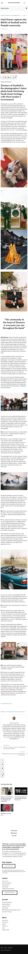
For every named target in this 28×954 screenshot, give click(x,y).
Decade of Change (7, 912)
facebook (14, 833)
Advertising (5, 887)
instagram (14, 830)
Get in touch (5, 881)
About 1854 (5, 920)
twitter (14, 835)
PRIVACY (5, 947)
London (15, 711)
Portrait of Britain (6, 904)
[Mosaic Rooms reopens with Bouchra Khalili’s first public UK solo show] (21, 791)
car (6, 711)
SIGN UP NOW (9, 866)
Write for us (5, 926)
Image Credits (5, 930)
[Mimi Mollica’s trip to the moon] (7, 807)
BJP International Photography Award (11, 910)
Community (8, 15)
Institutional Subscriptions (8, 888)
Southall (23, 711)
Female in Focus (6, 906)
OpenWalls (5, 908)
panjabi (19, 711)
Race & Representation (15, 15)
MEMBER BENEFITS (10, 892)
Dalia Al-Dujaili (4, 28)
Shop (3, 928)
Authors (4, 924)
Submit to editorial (6, 883)
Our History (5, 922)
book (4, 711)
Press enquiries (5, 885)
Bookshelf (3, 15)
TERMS (2, 947)
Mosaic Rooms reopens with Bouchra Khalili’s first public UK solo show (21, 798)
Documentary (10, 711)
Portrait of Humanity (7, 902)
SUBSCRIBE (10, 947)
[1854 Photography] (14, 3)
